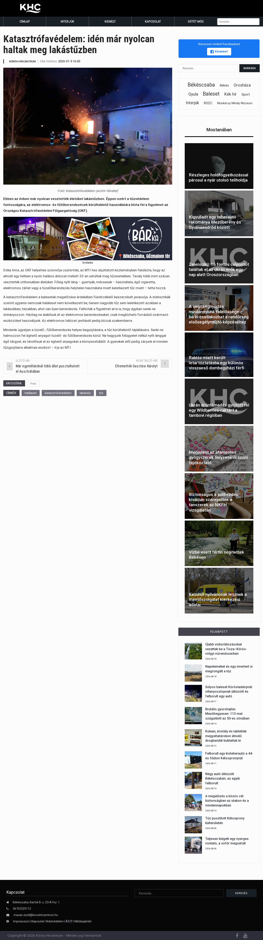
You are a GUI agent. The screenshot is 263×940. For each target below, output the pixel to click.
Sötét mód (196, 21)
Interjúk (67, 21)
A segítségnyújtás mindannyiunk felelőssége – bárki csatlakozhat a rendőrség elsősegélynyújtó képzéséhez (219, 314)
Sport (245, 94)
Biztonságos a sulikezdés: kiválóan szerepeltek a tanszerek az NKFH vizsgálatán (214, 502)
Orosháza (242, 85)
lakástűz (85, 393)
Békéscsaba (201, 85)
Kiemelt (110, 21)
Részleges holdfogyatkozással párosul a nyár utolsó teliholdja (218, 177)
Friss (33, 383)
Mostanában (219, 129)
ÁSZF (69, 921)
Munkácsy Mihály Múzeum (235, 103)
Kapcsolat (153, 21)
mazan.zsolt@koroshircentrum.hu (36, 915)
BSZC (208, 103)
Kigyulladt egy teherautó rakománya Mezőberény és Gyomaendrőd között (215, 222)
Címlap (25, 21)
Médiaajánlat (83, 921)
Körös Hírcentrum (22, 61)
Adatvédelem (55, 921)
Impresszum (21, 921)
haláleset (31, 393)
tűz (101, 393)
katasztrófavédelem (58, 393)
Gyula (193, 94)
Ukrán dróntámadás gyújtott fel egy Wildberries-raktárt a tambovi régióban (219, 410)
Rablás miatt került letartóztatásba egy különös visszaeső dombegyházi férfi (216, 362)
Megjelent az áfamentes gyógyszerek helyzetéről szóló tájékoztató (218, 457)
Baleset (211, 94)
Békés (224, 85)
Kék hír (230, 94)
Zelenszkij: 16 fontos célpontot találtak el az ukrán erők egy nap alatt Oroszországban (219, 269)
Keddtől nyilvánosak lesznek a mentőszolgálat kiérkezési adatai (218, 599)
